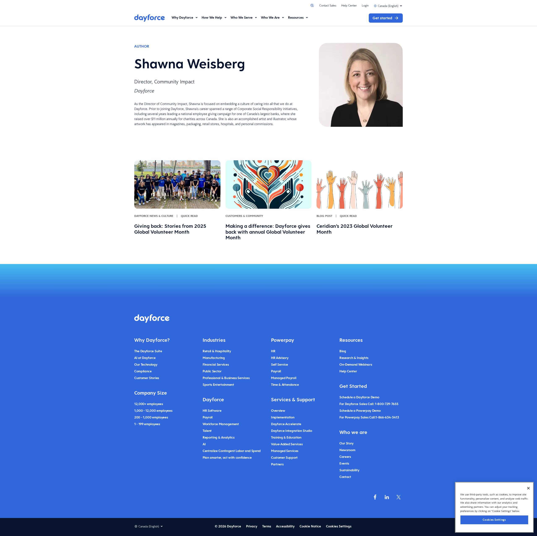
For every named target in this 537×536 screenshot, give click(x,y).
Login (365, 5)
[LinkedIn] (387, 497)
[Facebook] (375, 497)
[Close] (528, 488)
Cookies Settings (494, 519)
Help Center (349, 5)
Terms (266, 526)
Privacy (251, 526)
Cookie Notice (310, 526)
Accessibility (285, 526)
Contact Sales (327, 5)
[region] (494, 507)
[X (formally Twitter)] (398, 497)
